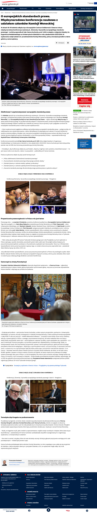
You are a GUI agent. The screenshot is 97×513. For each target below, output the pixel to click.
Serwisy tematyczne (87, 8)
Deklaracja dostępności (7, 485)
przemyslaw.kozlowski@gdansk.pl (16, 462)
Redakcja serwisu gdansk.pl (8, 483)
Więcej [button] (92, 136)
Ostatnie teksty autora (14, 464)
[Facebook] (29, 510)
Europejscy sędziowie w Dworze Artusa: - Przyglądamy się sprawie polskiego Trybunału (40, 366)
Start (2, 12)
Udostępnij (61, 43)
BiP (3, 487)
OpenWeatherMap (14, 489)
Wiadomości (7, 12)
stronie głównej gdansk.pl (41, 46)
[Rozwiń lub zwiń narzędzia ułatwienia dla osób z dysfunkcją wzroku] (87, 510)
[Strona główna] (2, 8)
